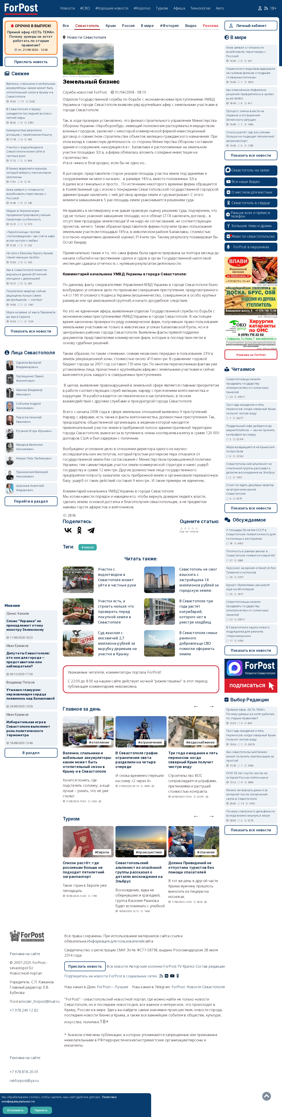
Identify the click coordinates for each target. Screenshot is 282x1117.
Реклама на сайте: (25, 1057)
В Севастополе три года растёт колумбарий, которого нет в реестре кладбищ (196, 612)
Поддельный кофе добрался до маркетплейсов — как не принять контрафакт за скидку (250, 430)
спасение (207, 852)
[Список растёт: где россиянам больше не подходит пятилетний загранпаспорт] (88, 828)
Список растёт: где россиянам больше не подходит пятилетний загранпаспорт (83, 870)
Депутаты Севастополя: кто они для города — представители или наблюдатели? (28, 659)
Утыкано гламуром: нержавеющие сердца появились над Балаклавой (30, 694)
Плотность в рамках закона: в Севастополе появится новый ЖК (250, 553)
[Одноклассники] (79, 530)
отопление (100, 742)
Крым (111, 25)
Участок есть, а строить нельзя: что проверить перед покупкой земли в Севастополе (116, 612)
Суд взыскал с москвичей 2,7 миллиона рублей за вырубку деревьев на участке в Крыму (117, 643)
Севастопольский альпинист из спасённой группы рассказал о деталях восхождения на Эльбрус (139, 872)
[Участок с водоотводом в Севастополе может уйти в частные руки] (78, 568)
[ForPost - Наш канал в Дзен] (181, 976)
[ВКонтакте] (68, 530)
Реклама (210, 25)
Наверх (267, 1096)
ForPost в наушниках (251, 247)
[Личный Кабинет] (260, 8)
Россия (128, 25)
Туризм (162, 8)
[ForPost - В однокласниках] (178, 976)
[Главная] (21, 6)
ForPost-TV (172, 966)
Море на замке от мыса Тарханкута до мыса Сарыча (31, 314)
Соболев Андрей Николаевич (28, 406)
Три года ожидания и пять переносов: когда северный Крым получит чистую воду (193, 760)
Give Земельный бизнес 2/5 (185, 528)
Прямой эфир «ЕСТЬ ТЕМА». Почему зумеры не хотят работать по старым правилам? (31, 38)
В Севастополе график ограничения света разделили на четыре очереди (136, 760)
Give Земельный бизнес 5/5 (197, 528)
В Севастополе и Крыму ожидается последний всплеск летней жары (29, 113)
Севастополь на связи (250, 170)
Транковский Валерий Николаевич (32, 474)
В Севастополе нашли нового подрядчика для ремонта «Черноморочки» (248, 631)
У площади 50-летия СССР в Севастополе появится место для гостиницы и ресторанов (251, 534)
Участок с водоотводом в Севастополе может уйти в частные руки (25, 151)
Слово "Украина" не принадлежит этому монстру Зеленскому (25, 625)
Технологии (200, 8)
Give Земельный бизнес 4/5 (193, 528)
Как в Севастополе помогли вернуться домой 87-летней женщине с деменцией (26, 274)
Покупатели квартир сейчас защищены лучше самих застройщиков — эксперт (26, 295)
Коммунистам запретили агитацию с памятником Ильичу (29, 132)
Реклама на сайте (25, 953)
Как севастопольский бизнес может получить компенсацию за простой (250, 756)
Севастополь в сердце (251, 203)
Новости (67, 8)
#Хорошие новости (111, 8)
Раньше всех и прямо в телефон (250, 214)
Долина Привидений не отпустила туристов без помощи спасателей (191, 867)
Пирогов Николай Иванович (29, 419)
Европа (103, 852)
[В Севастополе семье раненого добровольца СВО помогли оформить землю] (159, 632)
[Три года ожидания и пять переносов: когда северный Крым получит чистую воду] (193, 718)
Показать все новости (31, 331)
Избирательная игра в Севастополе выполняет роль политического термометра (28, 728)
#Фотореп (169, 25)
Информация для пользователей (115, 941)
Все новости (117, 966)
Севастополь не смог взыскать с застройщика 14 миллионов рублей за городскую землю (199, 580)
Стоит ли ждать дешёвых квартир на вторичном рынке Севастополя (250, 489)
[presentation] (196, 705)
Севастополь (87, 25)
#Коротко (142, 8)
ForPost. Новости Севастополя (198, 986)
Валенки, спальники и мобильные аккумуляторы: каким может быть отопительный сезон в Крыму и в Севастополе (87, 762)
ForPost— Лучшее (112, 986)
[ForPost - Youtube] (172, 976)
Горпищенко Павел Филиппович (30, 378)
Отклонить (15, 1110)
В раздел (30, 752)
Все (66, 25)
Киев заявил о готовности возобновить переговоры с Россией (26, 194)
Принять (41, 1110)
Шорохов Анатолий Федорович (30, 488)
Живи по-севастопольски (253, 236)
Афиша (179, 8)
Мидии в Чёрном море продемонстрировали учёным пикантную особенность (28, 215)
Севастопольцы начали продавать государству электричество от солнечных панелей (247, 385)
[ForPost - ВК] (166, 976)
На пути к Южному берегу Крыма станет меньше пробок (29, 255)
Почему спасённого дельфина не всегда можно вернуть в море (250, 813)
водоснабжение (201, 742)
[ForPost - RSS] (161, 976)
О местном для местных (252, 192)
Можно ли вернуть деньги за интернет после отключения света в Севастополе (247, 794)
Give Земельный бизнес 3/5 (189, 528)
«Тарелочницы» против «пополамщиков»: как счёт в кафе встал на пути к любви (30, 236)
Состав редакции (210, 966)
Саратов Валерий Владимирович (28, 364)
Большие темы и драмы (252, 226)
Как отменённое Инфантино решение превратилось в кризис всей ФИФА (250, 94)
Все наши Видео (246, 182)
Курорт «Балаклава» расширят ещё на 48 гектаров (248, 587)
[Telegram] (91, 530)
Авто (220, 8)
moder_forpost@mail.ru (40, 1001)
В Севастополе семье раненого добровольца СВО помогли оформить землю (198, 643)
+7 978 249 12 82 (24, 1010)
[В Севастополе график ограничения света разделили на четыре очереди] (140, 718)
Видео (191, 25)
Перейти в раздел (31, 501)
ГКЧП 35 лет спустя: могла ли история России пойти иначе (247, 775)
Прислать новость (31, 61)
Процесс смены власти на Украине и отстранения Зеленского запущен (245, 115)
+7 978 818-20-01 (24, 1071)
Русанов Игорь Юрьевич (34, 431)
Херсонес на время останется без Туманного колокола (250, 570)
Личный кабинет (251, 25)
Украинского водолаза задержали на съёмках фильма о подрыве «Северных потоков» (250, 73)
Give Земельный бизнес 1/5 (182, 528)
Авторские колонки (145, 966)
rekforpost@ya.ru (24, 1080)
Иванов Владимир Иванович (29, 392)
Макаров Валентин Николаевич (29, 447)
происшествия (150, 852)
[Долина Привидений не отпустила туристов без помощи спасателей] (193, 828)
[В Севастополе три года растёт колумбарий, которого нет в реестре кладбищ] (159, 600)
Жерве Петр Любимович (34, 458)
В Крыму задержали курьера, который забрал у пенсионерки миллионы (28, 172)
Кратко (189, 966)
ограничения (151, 742)
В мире (147, 25)
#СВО (85, 8)
